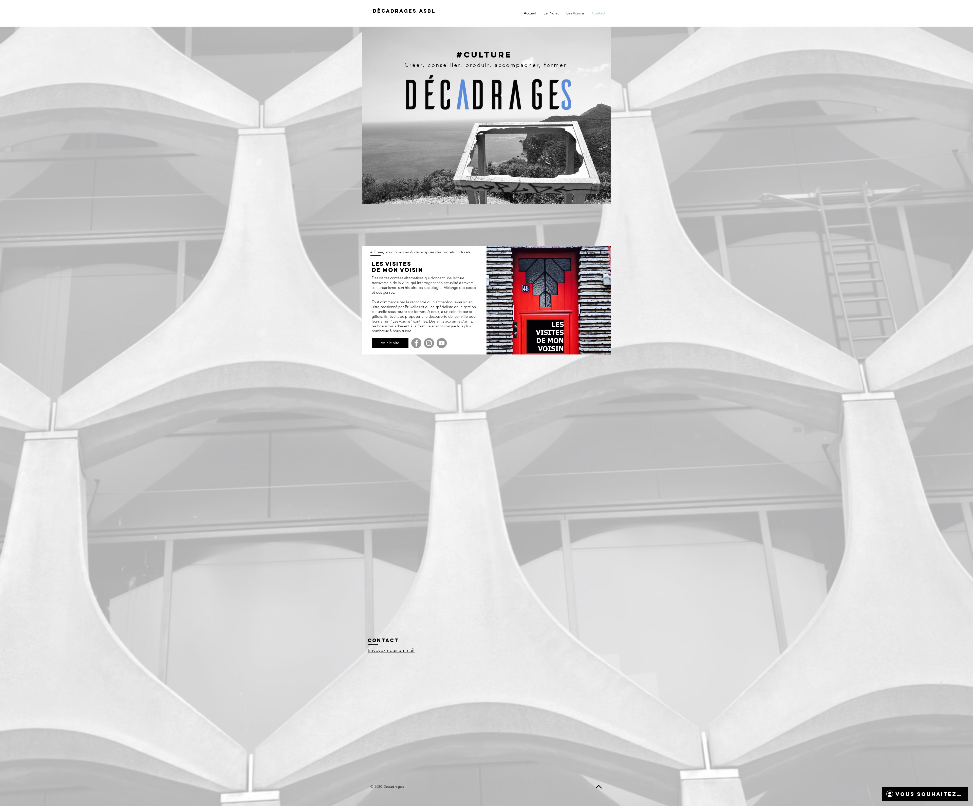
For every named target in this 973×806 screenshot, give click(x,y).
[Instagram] (429, 343)
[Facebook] (416, 343)
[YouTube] (442, 343)
